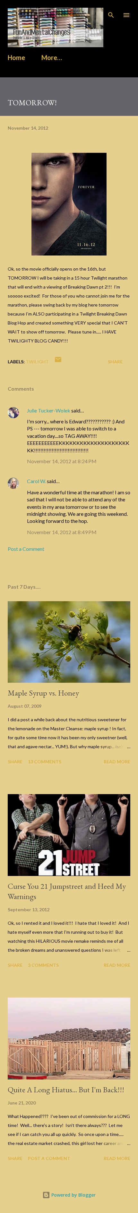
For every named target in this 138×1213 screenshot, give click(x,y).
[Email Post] (58, 361)
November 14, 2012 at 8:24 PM (62, 461)
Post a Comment (26, 549)
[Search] (111, 11)
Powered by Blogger (73, 1195)
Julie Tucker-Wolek (48, 410)
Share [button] (115, 361)
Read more (117, 761)
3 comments (43, 965)
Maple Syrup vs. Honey (43, 693)
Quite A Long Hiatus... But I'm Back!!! (66, 1090)
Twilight (37, 361)
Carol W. (36, 481)
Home (16, 57)
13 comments (44, 761)
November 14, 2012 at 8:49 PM (62, 532)
